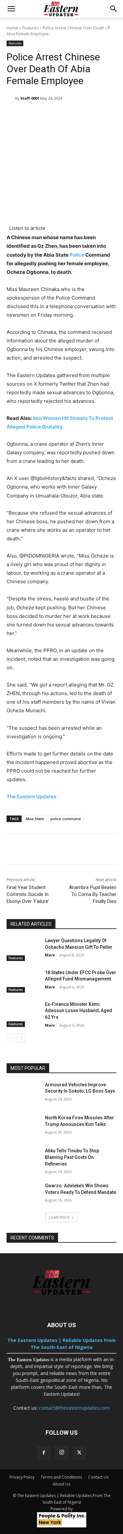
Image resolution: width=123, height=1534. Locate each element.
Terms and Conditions (61, 1477)
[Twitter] (79, 1452)
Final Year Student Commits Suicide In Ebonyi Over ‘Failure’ (28, 894)
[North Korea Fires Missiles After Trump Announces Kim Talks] (23, 1126)
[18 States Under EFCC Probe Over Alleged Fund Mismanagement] (23, 981)
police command (66, 818)
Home (12, 28)
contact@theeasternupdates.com (74, 1408)
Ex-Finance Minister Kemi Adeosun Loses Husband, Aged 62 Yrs (78, 1011)
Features (30, 28)
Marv (50, 954)
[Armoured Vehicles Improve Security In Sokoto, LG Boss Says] (23, 1093)
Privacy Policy (22, 1477)
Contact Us (98, 1477)
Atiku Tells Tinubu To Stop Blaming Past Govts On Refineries (72, 1157)
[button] (11, 9)
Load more (59, 1217)
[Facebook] (44, 1452)
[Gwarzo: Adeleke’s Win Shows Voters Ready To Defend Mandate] (23, 1194)
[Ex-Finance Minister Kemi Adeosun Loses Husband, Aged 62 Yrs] (23, 1012)
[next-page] (21, 1038)
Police (77, 255)
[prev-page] (11, 1038)
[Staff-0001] (11, 98)
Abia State (35, 818)
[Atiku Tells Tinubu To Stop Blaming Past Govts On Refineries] (23, 1159)
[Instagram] (61, 1452)
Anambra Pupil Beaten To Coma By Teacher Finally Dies (92, 894)
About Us (61, 1484)
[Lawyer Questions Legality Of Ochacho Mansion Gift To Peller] (23, 949)
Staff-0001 (29, 98)
